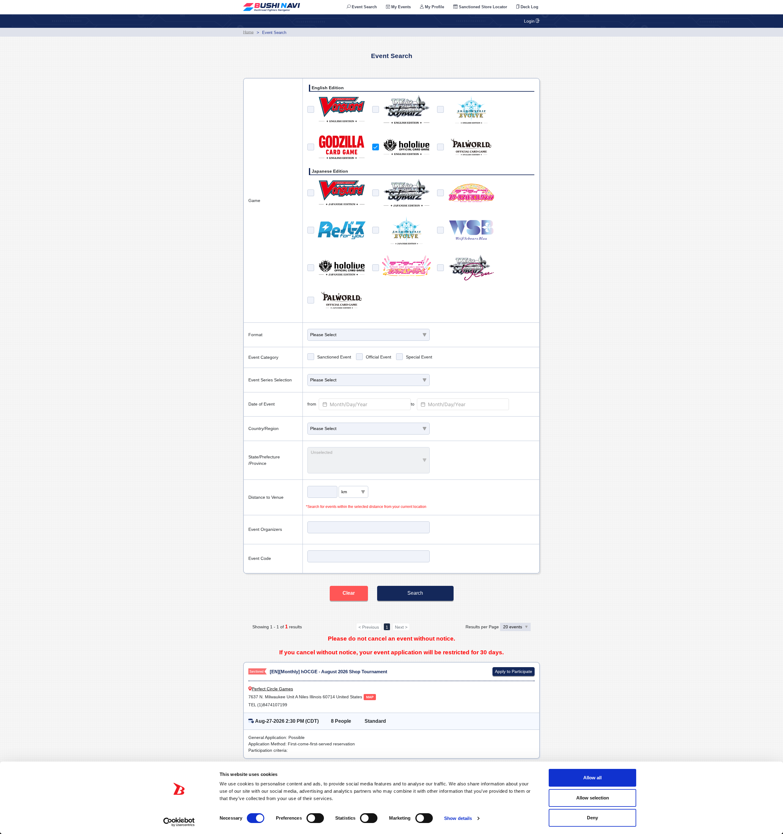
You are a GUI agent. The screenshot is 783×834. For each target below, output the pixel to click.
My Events (400, 7)
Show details (458, 818)
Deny (592, 817)
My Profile (434, 7)
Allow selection (592, 797)
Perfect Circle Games (272, 688)
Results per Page (483, 626)
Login (530, 21)
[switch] (315, 818)
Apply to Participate (513, 671)
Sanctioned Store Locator (482, 7)
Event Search (364, 7)
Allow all (592, 777)
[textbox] (365, 404)
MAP (369, 697)
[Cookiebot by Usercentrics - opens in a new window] (179, 822)
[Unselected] (365, 452)
